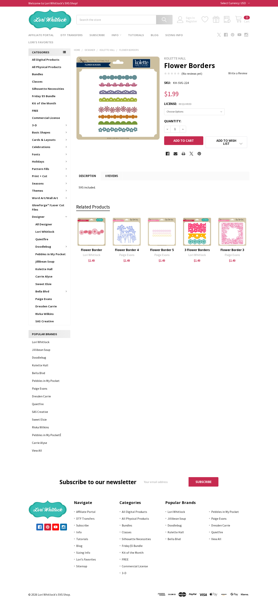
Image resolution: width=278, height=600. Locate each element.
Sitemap (81, 566)
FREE (35, 110)
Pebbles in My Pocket (50, 254)
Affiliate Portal (41, 35)
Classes (37, 81)
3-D (34, 125)
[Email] (175, 153)
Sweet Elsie (43, 284)
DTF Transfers (72, 35)
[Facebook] (225, 34)
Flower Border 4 (127, 250)
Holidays (38, 161)
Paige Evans (43, 299)
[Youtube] (239, 34)
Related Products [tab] (93, 207)
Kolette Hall (43, 269)
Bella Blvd (42, 291)
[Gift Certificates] (218, 19)
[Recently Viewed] (229, 19)
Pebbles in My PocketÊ (46, 435)
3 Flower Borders (197, 250)
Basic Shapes (41, 132)
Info (115, 35)
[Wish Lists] (207, 19)
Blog (154, 35)
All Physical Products (46, 67)
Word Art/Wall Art (45, 198)
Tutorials (136, 35)
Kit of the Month (44, 103)
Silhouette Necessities (48, 89)
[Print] (183, 153)
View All (37, 450)
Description (87, 176)
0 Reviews (111, 176)
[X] (219, 34)
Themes (37, 190)
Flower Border (91, 250)
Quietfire (41, 239)
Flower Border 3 (232, 250)
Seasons (38, 183)
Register (191, 21)
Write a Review (237, 73)
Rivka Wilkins (44, 314)
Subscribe (97, 35)
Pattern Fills (40, 169)
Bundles (37, 74)
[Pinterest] (232, 34)
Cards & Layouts (44, 140)
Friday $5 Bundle (43, 96)
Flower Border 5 (162, 250)
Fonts (36, 154)
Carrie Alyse (43, 276)
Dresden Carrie (46, 306)
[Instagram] (246, 34)
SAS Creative (44, 321)
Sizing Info (174, 35)
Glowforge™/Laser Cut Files (48, 207)
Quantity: (172, 121)
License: (178, 104)
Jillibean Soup (44, 261)
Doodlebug (43, 246)
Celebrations (41, 147)
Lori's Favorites (40, 42)
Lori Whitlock (44, 231)
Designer (38, 217)
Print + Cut (39, 176)
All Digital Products (45, 59)
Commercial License (46, 118)
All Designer (43, 224)
